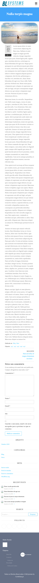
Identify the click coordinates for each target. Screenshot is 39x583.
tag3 (18, 346)
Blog (14, 343)
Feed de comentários (7, 473)
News (17, 343)
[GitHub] (19, 526)
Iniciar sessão (5, 467)
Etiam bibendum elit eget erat (12, 491)
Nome (7, 398)
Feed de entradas (6, 470)
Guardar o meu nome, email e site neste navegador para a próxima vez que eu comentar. (18, 426)
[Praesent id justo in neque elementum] (2, 497)
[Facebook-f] (5, 544)
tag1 (12, 346)
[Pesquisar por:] (19, 514)
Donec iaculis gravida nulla (11, 486)
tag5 (24, 346)
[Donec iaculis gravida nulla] (2, 486)
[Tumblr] (24, 526)
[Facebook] (9, 526)
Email (7, 406)
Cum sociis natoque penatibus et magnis (15, 501)
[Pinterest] (14, 526)
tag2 (15, 346)
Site (6, 414)
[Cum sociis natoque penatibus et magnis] (2, 502)
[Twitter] (4, 526)
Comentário (9, 373)
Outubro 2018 (5, 444)
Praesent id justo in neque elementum (14, 496)
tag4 (21, 346)
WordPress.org (5, 476)
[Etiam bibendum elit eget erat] (2, 491)
